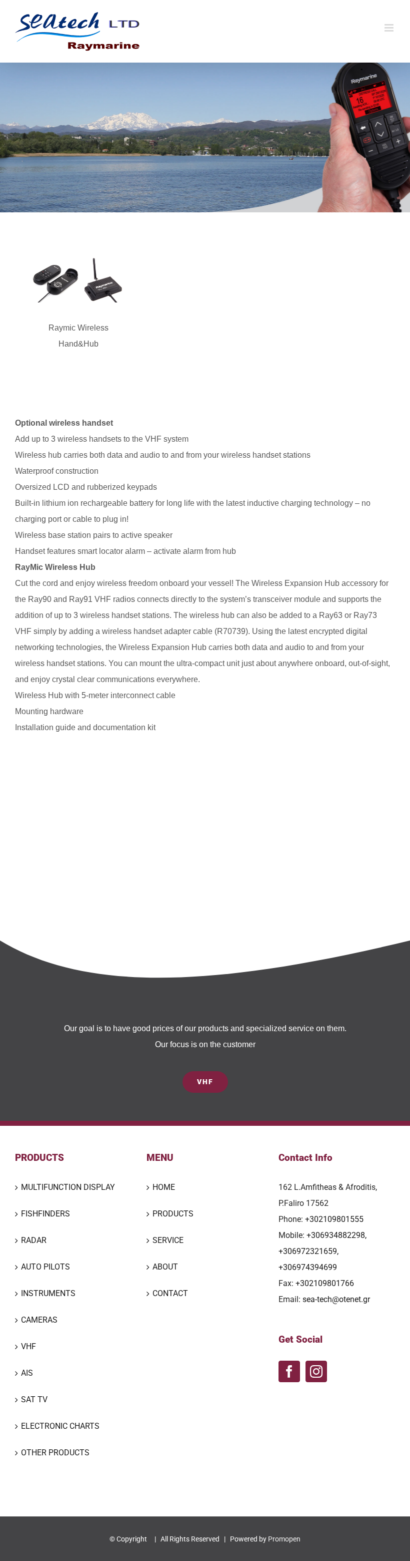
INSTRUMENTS (48, 1293)
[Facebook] (289, 1371)
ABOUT (165, 1267)
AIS (27, 1373)
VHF (28, 1346)
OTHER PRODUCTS (55, 1452)
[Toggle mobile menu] (389, 28)
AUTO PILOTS (45, 1267)
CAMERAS (39, 1320)
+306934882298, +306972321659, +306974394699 (322, 1251)
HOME (163, 1187)
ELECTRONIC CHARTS (60, 1426)
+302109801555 (334, 1219)
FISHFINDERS (45, 1213)
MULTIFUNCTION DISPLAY (68, 1187)
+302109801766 (325, 1283)
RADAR (33, 1240)
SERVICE (168, 1240)
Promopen (284, 1539)
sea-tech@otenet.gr (336, 1299)
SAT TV (34, 1399)
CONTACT (170, 1293)
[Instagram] (316, 1371)
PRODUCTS (173, 1213)
